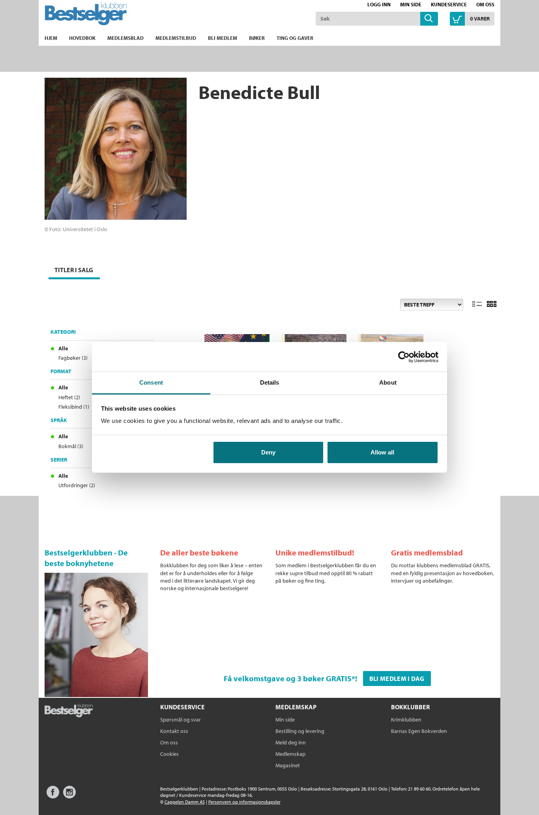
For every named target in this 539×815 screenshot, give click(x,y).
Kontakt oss (174, 731)
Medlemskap (290, 753)
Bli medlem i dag (397, 678)
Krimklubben (406, 719)
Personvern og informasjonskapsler (244, 802)
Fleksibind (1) (73, 406)
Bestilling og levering (299, 731)
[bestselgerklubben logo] (69, 711)
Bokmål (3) (70, 446)
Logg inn (379, 4)
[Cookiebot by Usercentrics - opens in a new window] (403, 357)
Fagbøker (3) (73, 357)
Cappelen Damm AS (185, 802)
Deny (268, 452)
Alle (63, 348)
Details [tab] (269, 382)
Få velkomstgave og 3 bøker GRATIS (288, 678)
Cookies (169, 753)
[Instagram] (69, 796)
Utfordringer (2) (76, 485)
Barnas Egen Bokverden (419, 731)
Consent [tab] (151, 382)
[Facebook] (53, 796)
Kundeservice (449, 4)
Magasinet (287, 765)
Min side (410, 4)
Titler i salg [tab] (73, 270)
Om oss (485, 4)
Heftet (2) (69, 397)
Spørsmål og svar (180, 719)
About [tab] (388, 382)
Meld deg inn (290, 742)
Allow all (382, 452)
